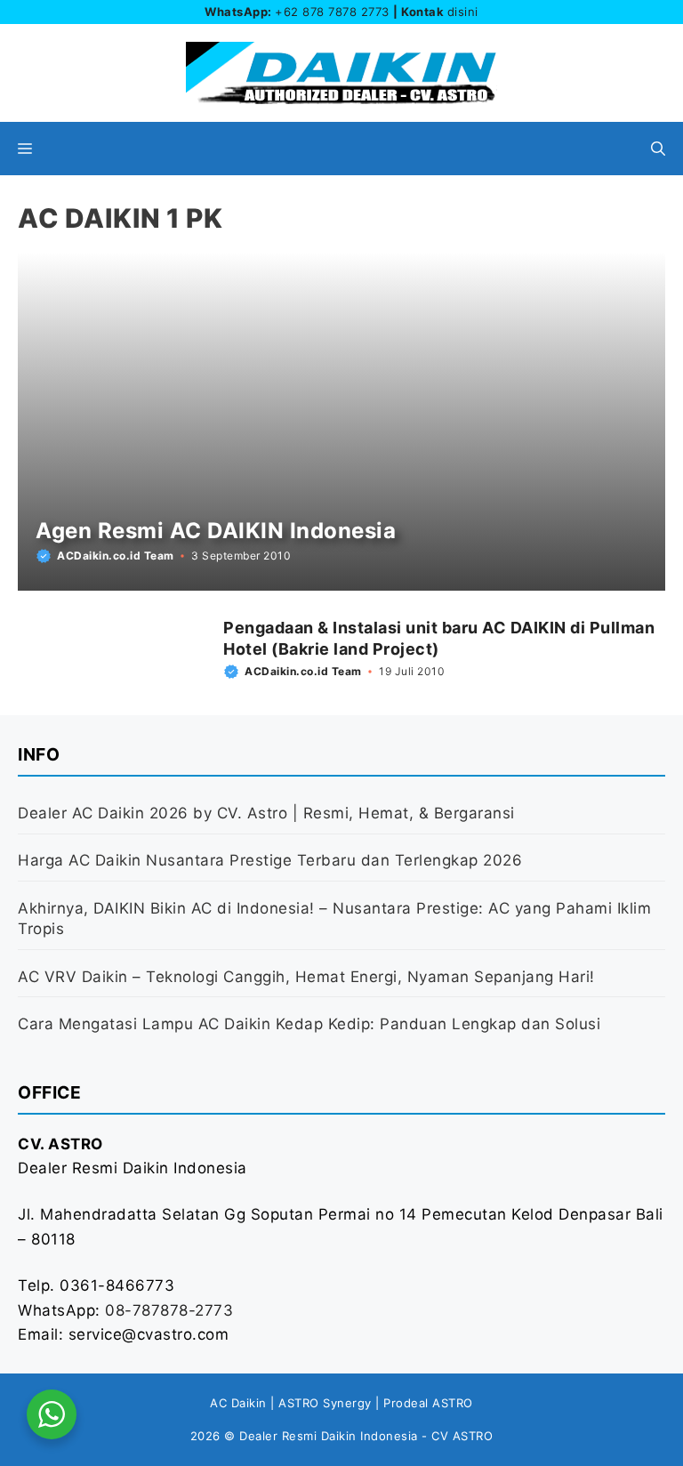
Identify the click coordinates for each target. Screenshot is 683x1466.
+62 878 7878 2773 (332, 11)
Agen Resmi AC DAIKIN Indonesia (216, 531)
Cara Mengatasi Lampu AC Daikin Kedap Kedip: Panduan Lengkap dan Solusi (309, 1024)
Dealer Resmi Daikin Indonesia (328, 1436)
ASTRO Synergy (325, 1403)
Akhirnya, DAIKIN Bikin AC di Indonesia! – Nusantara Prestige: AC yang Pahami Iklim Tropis (334, 918)
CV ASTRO (462, 1436)
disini (462, 11)
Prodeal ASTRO (428, 1403)
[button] (658, 148)
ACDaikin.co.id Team (115, 555)
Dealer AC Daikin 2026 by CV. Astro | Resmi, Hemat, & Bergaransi (266, 813)
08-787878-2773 (169, 1310)
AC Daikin (238, 1403)
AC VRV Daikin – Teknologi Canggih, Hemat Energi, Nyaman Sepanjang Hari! (306, 977)
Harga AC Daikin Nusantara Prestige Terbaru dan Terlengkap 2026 (270, 860)
